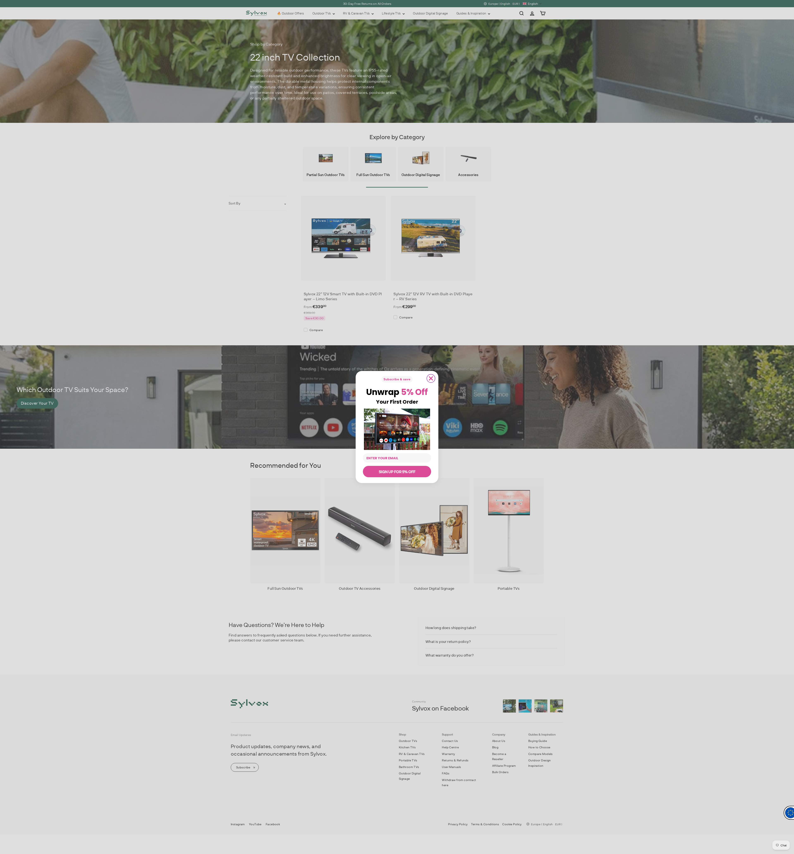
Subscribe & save (397, 379)
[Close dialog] (431, 378)
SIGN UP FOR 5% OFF (397, 471)
